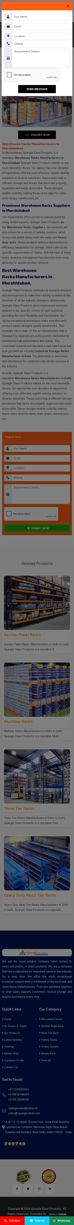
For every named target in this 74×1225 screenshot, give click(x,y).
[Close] (68, 6)
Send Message (37, 89)
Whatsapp (62, 1220)
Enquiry (38, 1220)
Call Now (13, 1220)
